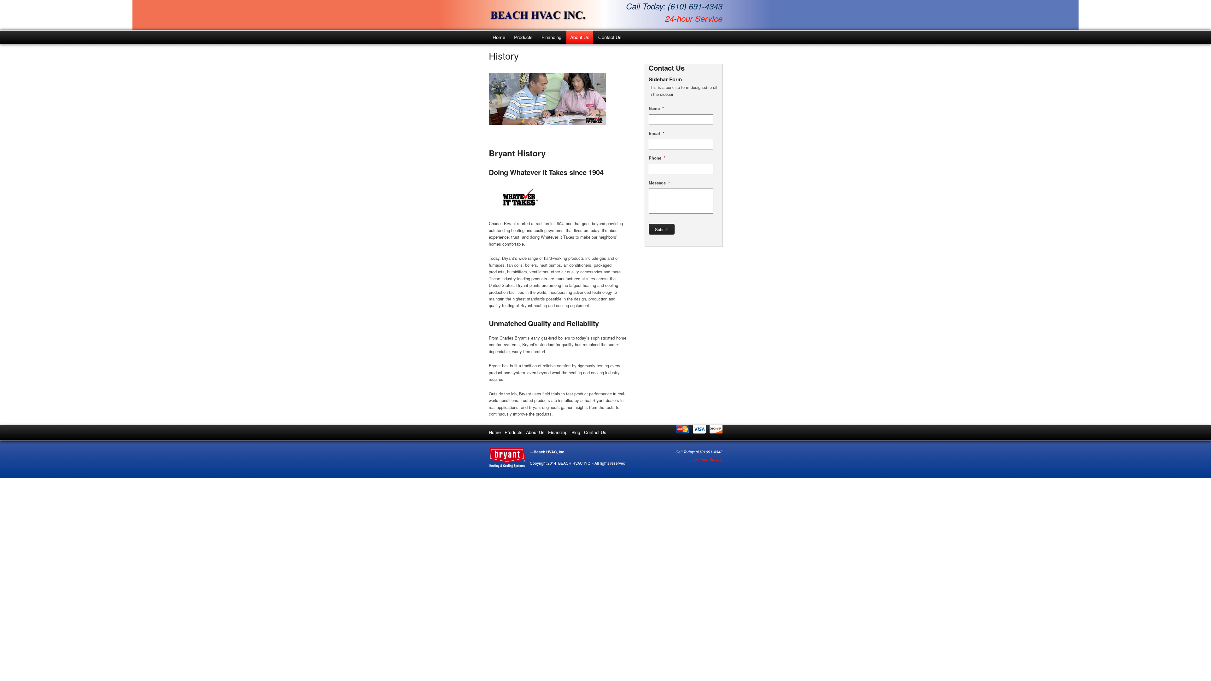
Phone (657, 158)
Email (656, 133)
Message (659, 183)
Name (656, 108)
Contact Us (610, 37)
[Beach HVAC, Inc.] (538, 15)
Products (523, 37)
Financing (551, 37)
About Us (579, 37)
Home (499, 37)
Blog (575, 432)
